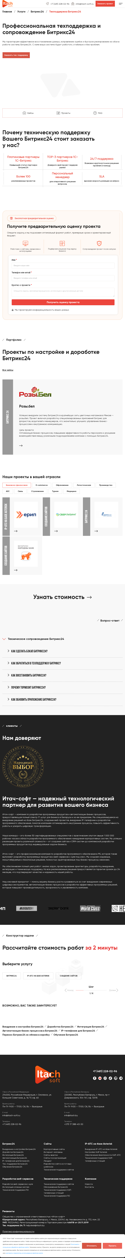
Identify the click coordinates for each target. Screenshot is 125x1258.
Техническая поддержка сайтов (59, 1170)
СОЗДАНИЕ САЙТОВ (68, 976)
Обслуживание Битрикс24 (56, 1187)
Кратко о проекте (21, 285)
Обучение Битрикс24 (65, 1034)
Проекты (65, 113)
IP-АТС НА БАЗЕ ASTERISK (38, 976)
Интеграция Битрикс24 (90, 1026)
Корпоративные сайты (54, 1149)
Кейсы (30, 113)
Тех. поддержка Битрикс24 (15, 1164)
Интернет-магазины (53, 1152)
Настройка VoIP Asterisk (96, 1152)
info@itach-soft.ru (85, 4)
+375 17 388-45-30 (73, 1124)
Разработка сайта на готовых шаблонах (57, 1165)
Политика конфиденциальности (18, 1231)
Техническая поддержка (58, 1178)
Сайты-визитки (51, 1155)
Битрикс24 (8, 1143)
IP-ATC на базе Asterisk (98, 1143)
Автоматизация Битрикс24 (14, 1158)
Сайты (48, 1143)
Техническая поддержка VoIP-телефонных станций (99, 1159)
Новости (89, 1184)
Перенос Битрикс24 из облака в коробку (26, 1034)
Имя (13, 260)
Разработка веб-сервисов (17, 1178)
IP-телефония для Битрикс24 (78, 1030)
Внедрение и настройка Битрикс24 (22, 1026)
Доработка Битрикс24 (60, 1026)
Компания (90, 1178)
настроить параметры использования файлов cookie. (24, 1253)
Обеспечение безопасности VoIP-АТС (103, 1155)
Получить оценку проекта (63, 302)
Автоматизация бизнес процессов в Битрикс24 (29, 1030)
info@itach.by (71, 1115)
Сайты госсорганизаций (55, 1158)
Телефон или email (21, 272)
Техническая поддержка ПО (15, 1190)
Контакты (89, 1187)
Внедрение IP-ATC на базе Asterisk (101, 1149)
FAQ (100, 113)
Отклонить (92, 1246)
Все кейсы (7, 370)
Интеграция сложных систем (15, 1187)
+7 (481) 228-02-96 (60, 4)
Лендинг (48, 1161)
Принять (112, 1246)
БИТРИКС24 (11, 976)
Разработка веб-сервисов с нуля (17, 1184)
